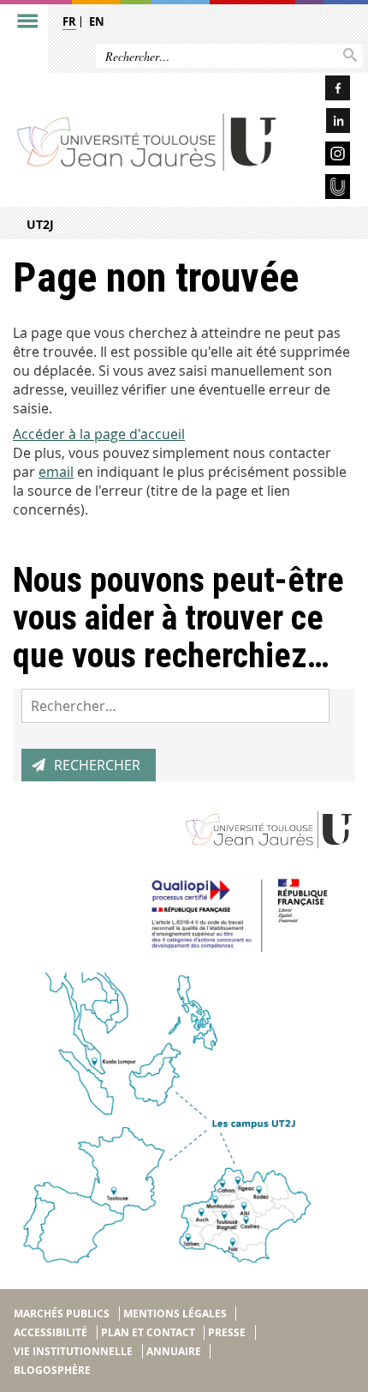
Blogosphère (52, 1370)
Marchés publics (62, 1313)
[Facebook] (322, 90)
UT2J (40, 224)
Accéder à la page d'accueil (99, 434)
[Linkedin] (322, 123)
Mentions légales (175, 1313)
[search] (175, 706)
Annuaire (173, 1351)
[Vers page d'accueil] (147, 141)
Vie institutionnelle (73, 1351)
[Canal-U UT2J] (322, 189)
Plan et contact (148, 1332)
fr (69, 21)
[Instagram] (322, 157)
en (96, 21)
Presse (227, 1332)
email (56, 471)
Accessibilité (50, 1332)
